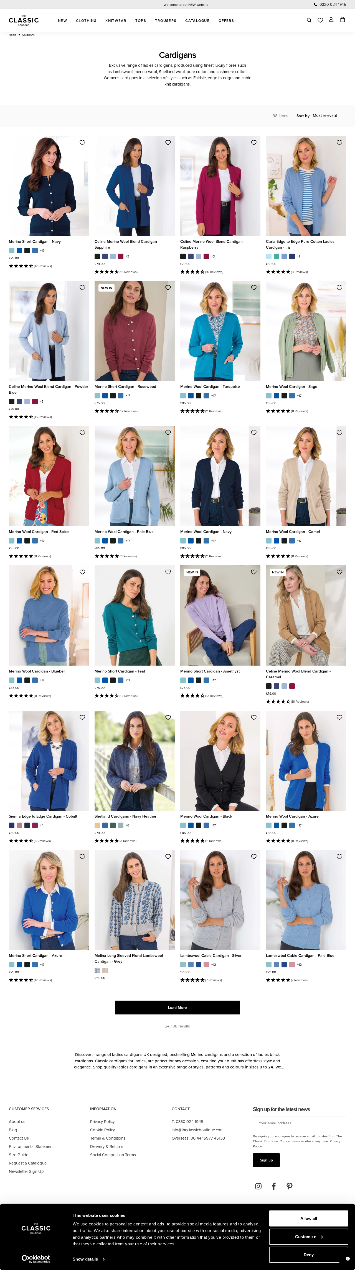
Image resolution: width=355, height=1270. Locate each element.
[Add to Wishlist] (82, 142)
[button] (49, 266)
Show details (85, 1259)
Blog (13, 1130)
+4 (42, 825)
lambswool (123, 71)
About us (17, 1121)
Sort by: (303, 116)
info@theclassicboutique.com (198, 1130)
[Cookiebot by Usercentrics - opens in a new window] (36, 1259)
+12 (213, 964)
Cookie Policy (102, 1130)
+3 (127, 256)
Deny (309, 1254)
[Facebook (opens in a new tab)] (274, 1186)
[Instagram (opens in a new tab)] (258, 1186)
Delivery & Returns (106, 1146)
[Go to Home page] (24, 21)
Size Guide (18, 1155)
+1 (298, 256)
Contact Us (19, 1138)
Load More (177, 1007)
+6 (127, 825)
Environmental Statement (31, 1146)
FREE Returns (186, 4)
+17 (42, 250)
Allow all (308, 1218)
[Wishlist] (320, 20)
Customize (305, 1236)
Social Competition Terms (113, 1155)
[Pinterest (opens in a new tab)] (289, 1186)
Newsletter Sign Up (26, 1171)
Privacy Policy (102, 1121)
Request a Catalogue (28, 1163)
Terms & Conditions (107, 1138)
